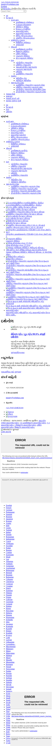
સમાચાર (9, 96)
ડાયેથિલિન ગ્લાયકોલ (24, 74)
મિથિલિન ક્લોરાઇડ (23, 42)
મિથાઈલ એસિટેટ (22, 51)
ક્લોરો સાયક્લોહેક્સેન (10, 423)
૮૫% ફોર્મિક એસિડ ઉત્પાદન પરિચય (20, 210)
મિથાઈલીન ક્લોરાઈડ (14, 259)
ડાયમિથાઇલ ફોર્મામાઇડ (25, 22)
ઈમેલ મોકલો (6, 432)
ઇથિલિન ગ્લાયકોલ (23, 65)
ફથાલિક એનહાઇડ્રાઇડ (25, 38)
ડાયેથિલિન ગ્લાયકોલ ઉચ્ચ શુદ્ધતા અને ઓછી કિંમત (27, 299)
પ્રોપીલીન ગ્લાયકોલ (24, 63)
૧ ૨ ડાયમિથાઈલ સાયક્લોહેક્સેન (33, 423)
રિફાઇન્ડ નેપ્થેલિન (23, 29)
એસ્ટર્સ (14, 47)
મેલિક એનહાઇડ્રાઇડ (24, 36)
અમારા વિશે (10, 94)
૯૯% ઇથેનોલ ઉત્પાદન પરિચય (18, 218)
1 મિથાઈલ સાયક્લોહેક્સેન (25, 425)
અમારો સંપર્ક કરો (12, 98)
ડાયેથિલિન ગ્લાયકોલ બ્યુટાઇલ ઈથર (30, 85)
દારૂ (12, 60)
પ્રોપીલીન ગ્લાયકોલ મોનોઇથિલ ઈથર (31, 89)
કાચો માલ (15, 20)
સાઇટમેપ (42, 421)
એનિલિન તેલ (21, 78)
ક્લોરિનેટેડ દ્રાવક (18, 40)
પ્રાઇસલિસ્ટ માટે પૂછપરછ (11, 372)
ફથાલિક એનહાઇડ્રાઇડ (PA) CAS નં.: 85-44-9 (24, 227)
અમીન (13, 76)
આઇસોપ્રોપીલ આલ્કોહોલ (26, 67)
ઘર (7, 16)
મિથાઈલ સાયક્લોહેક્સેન (24, 427)
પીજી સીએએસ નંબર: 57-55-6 (18, 245)
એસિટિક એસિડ (22, 27)
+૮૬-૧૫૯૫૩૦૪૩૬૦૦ (14, 408)
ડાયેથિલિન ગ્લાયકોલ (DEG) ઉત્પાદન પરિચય (24, 214)
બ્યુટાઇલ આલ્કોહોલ (24, 69)
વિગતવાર (21, 352)
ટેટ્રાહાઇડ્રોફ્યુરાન (23, 25)
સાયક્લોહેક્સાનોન (23, 33)
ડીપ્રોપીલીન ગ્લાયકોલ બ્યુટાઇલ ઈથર (31, 92)
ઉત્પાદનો (9, 18)
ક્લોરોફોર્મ (20, 45)
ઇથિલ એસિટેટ (21, 54)
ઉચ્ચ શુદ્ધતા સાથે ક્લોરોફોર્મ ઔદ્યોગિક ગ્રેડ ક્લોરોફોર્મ (28, 306)
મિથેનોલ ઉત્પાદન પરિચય (16, 223)
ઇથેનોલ (19, 72)
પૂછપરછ (14, 352)
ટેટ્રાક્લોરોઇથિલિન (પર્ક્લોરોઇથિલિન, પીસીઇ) (24, 205)
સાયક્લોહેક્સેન (22, 31)
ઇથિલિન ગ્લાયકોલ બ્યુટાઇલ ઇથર (29, 87)
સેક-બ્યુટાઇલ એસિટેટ (24, 58)
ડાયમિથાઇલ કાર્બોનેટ (24, 49)
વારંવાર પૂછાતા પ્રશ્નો (13, 101)
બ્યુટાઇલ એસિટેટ (23, 56)
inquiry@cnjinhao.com (15, 398)
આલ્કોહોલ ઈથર (17, 83)
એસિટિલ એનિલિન (23, 81)
